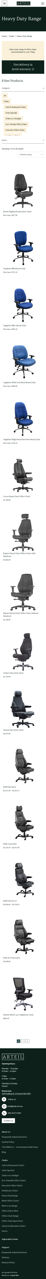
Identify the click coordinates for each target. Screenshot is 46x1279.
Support (5, 1247)
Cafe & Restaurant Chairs (16, 107)
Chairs (11, 36)
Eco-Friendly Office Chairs (16, 124)
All (5, 96)
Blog (4, 1152)
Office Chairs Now (10, 1211)
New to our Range (9, 1205)
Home (4, 36)
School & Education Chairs (13, 1226)
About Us (6, 1132)
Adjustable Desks (10, 1239)
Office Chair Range (10, 1216)
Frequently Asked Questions (14, 1137)
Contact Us (8, 1121)
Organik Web (14, 1275)
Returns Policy (8, 1262)
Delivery (5, 1257)
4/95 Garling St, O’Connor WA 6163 (16, 1093)
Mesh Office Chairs (10, 1200)
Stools (4, 1231)
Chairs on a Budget (13, 118)
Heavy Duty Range (10, 1195)
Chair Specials (11, 113)
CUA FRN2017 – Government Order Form (20, 1147)
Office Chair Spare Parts (12, 1221)
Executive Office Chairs (15, 130)
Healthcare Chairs (10, 1190)
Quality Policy (8, 1142)
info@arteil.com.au (15, 1106)
